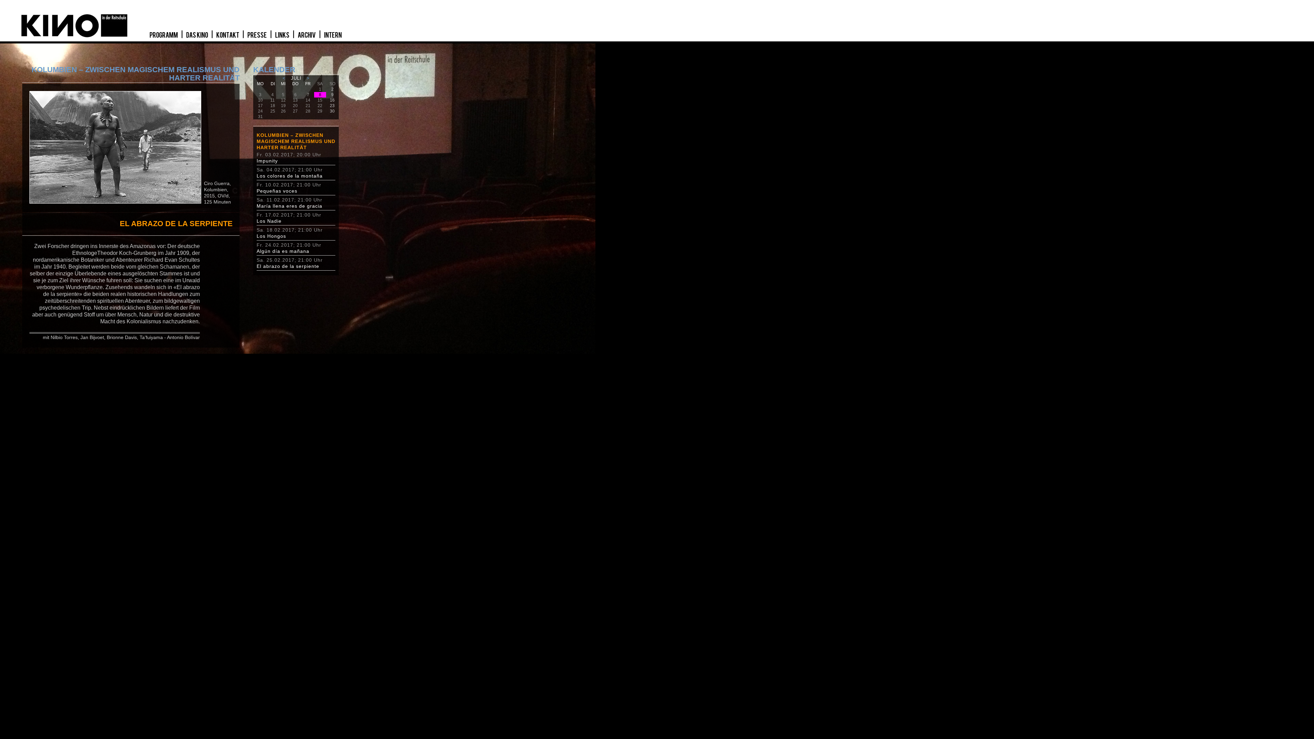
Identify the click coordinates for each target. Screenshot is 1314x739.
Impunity (267, 161)
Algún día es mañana (283, 251)
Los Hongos (271, 236)
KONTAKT (228, 35)
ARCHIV (307, 35)
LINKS (283, 35)
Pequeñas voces (277, 191)
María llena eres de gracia (289, 206)
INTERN (333, 35)
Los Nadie (269, 221)
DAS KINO (197, 35)
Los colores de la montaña (290, 176)
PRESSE (257, 35)
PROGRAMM (164, 35)
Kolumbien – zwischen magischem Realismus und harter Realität (296, 141)
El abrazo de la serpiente (288, 266)
